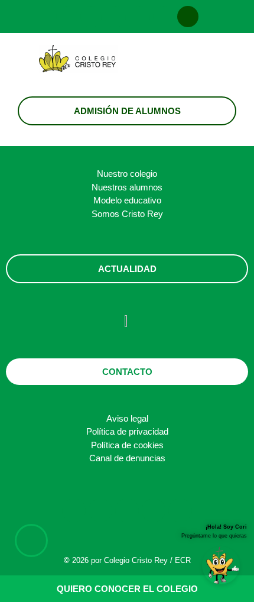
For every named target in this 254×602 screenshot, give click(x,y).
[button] (196, 62)
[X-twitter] (115, 16)
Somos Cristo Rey (127, 214)
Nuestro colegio (127, 174)
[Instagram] (66, 16)
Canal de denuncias (127, 458)
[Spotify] (163, 16)
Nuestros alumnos (127, 187)
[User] (187, 16)
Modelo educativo (127, 200)
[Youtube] (139, 16)
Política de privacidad (127, 431)
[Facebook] (91, 16)
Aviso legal (127, 418)
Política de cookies (127, 445)
